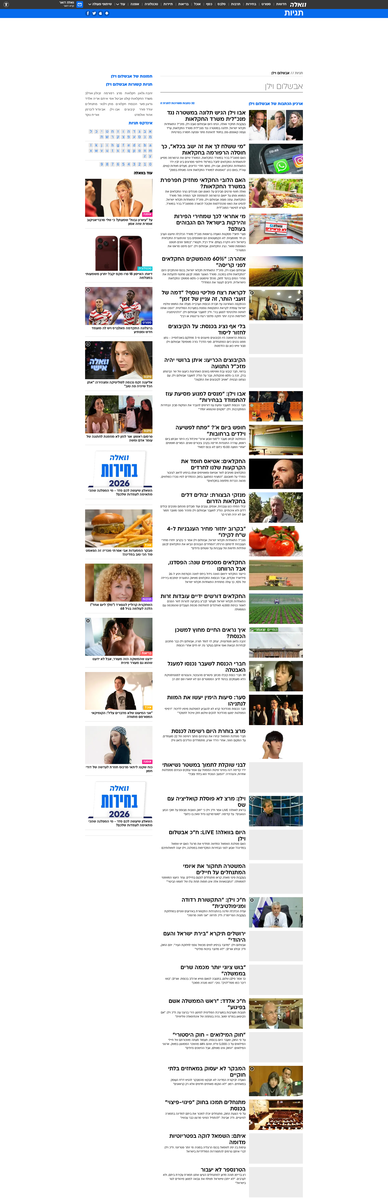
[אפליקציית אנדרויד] (107, 13)
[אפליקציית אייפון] (100, 13)
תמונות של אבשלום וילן (131, 76)
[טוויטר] (94, 13)
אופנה (134, 4)
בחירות (251, 4)
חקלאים (121, 104)
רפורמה (109, 93)
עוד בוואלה (143, 173)
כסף (209, 4)
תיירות (168, 4)
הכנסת (132, 104)
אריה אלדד (92, 98)
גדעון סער (145, 104)
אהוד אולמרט (143, 115)
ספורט (266, 4)
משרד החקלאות (141, 98)
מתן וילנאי (106, 104)
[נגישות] (6, 4)
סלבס (222, 4)
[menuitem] (279, 4)
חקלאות (130, 93)
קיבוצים (129, 109)
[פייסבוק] (88, 13)
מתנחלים (91, 104)
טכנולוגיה (151, 4)
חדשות (281, 4)
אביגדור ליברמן (95, 109)
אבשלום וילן (280, 73)
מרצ (119, 93)
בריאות (183, 4)
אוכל (197, 4)
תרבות (235, 4)
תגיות (299, 73)
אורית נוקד (92, 115)
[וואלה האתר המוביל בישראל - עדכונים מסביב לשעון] (298, 4)
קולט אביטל (122, 98)
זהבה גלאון (145, 93)
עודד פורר (145, 109)
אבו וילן (115, 109)
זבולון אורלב (93, 93)
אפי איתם (107, 98)
